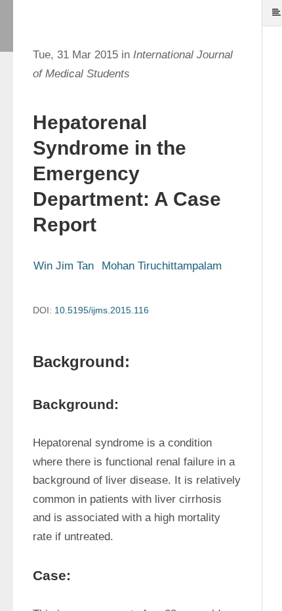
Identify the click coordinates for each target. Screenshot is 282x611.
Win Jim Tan (63, 266)
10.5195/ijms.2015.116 (101, 310)
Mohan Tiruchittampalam (162, 266)
